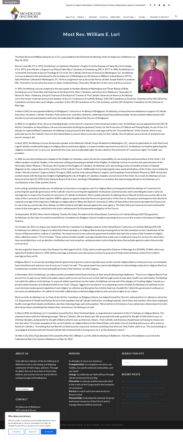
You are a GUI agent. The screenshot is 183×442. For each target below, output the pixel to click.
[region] (32, 424)
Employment (121, 5)
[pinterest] (154, 5)
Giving (142, 17)
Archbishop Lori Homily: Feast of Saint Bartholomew (145, 388)
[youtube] (164, 5)
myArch (131, 5)
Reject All (32, 432)
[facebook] (150, 5)
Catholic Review (100, 5)
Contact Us (70, 5)
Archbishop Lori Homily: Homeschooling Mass (143, 403)
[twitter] (159, 5)
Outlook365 (140, 5)
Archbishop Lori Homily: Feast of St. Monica (142, 381)
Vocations (128, 17)
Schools (104, 17)
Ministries (115, 17)
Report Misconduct (84, 5)
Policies (111, 5)
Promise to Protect (160, 17)
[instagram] (169, 5)
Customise (16, 432)
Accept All (49, 432)
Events (80, 17)
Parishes (93, 17)
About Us (70, 17)
